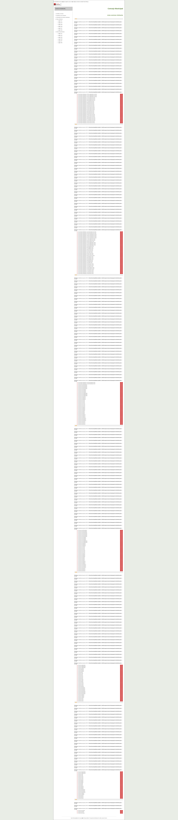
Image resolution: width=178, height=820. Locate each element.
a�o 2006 (60, 30)
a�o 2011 (60, 20)
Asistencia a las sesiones (61, 15)
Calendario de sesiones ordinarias (63, 17)
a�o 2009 (60, 24)
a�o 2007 (60, 28)
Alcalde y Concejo (60, 13)
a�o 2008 (60, 26)
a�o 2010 (60, 22)
